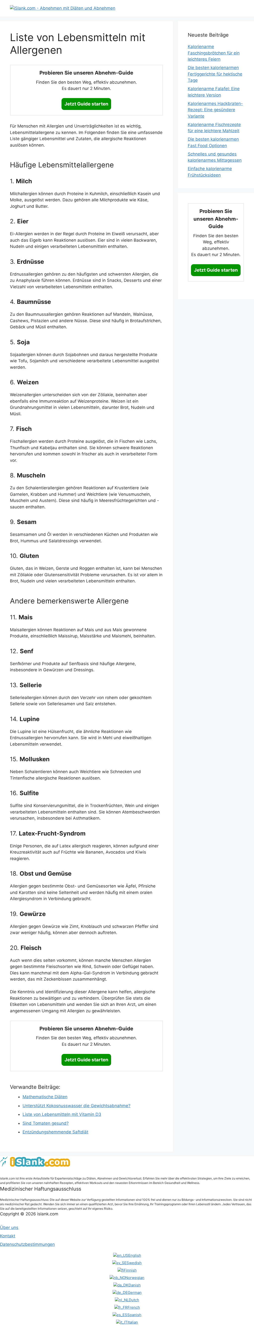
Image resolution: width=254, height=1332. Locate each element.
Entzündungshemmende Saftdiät (55, 1131)
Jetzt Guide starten (86, 104)
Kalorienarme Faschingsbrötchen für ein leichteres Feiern (214, 53)
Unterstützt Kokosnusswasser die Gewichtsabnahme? (76, 1105)
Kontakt (7, 1235)
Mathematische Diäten (45, 1096)
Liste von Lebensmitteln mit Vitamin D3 (62, 1114)
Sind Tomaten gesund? (46, 1123)
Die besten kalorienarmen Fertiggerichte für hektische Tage (215, 74)
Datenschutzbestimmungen (27, 1244)
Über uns (9, 1227)
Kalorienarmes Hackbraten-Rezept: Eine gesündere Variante (215, 110)
